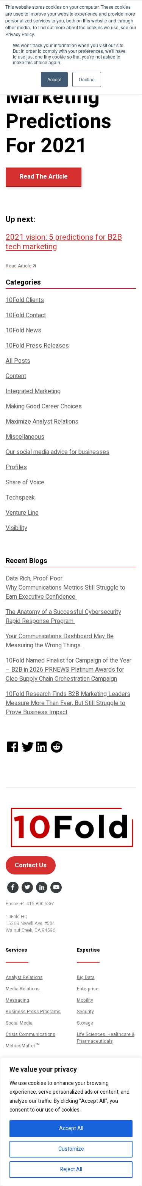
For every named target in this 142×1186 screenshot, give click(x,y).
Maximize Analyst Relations (42, 421)
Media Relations (23, 988)
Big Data (86, 977)
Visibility (16, 528)
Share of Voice (25, 482)
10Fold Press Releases (37, 345)
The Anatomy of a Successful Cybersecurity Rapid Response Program (63, 616)
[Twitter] (27, 887)
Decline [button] (87, 79)
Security (85, 1011)
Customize (71, 1149)
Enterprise (87, 988)
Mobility (85, 1000)
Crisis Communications (30, 1034)
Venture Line (22, 512)
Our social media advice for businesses (57, 452)
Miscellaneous (25, 436)
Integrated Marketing (33, 391)
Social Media (19, 1023)
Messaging (17, 1000)
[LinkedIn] (41, 887)
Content (16, 376)
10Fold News (23, 330)
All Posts (18, 360)
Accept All (71, 1128)
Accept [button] (54, 79)
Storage (85, 1023)
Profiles (16, 467)
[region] (71, 1121)
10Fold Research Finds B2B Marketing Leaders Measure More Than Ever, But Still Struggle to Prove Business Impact (68, 703)
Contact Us (31, 865)
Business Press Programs (33, 1011)
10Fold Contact (26, 315)
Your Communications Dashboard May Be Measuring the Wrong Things (60, 641)
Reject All (71, 1169)
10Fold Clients (25, 300)
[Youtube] (56, 887)
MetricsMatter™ (22, 1045)
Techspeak (20, 497)
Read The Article (44, 176)
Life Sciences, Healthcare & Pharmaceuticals (105, 1038)
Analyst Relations (24, 977)
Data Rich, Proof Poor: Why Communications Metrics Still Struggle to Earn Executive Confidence (65, 587)
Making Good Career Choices (44, 406)
